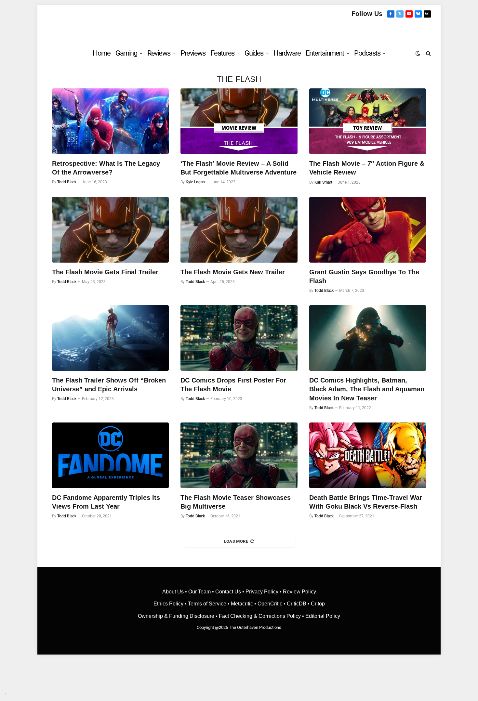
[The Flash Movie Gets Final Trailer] (110, 230)
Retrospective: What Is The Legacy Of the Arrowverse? (106, 168)
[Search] (428, 53)
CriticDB (296, 603)
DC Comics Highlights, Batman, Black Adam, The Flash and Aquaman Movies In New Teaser (366, 389)
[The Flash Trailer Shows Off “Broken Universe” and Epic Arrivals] (110, 338)
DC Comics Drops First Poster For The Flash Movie (233, 385)
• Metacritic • (242, 603)
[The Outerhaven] (239, 30)
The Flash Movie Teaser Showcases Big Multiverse (235, 502)
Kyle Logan (195, 182)
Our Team (199, 591)
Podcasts (367, 53)
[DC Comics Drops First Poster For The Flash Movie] (238, 338)
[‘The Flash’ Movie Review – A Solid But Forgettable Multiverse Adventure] (238, 121)
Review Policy (299, 591)
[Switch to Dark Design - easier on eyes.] (418, 53)
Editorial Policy (322, 616)
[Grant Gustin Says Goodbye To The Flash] (367, 230)
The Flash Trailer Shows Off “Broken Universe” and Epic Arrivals (109, 385)
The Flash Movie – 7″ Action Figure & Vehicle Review (366, 168)
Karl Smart (323, 182)
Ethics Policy (169, 603)
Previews (193, 53)
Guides (254, 53)
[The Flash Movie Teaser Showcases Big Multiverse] (238, 455)
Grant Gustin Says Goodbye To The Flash (364, 276)
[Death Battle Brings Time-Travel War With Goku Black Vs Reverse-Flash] (367, 455)
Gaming (126, 53)
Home (101, 53)
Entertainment (325, 53)
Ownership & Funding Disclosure (177, 616)
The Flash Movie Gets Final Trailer (105, 272)
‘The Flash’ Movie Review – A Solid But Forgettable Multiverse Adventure (238, 168)
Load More (236, 541)
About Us (173, 591)
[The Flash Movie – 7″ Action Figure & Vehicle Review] (367, 121)
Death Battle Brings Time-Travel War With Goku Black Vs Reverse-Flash (365, 502)
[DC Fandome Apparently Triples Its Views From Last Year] (110, 455)
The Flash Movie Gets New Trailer (232, 272)
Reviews (158, 53)
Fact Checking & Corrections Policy (260, 616)
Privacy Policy (262, 591)
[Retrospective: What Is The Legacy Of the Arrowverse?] (110, 121)
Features (222, 53)
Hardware (286, 53)
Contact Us (228, 591)
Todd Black (66, 182)
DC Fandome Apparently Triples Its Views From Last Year (106, 502)
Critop (318, 603)
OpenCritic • (272, 603)
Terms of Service (207, 603)
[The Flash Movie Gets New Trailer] (238, 230)
